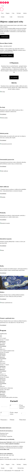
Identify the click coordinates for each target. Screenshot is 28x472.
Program (7, 13)
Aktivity (25, 13)
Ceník (11, 16)
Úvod (2, 13)
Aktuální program (4, 36)
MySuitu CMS (17, 470)
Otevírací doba (21, 16)
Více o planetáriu (14, 77)
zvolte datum (14, 397)
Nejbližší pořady (3, 333)
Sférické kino (2, 341)
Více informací (3, 114)
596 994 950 (2, 430)
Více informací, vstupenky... (7, 55)
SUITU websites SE (8, 470)
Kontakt (2, 16)
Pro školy (19, 13)
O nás (13, 13)
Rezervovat (2, 344)
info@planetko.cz (9, 430)
